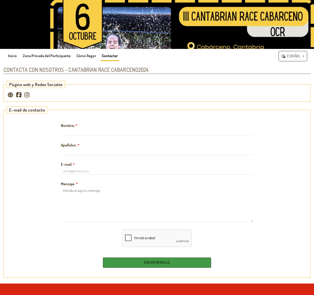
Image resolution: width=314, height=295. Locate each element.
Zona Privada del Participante (47, 55)
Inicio (12, 55)
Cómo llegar (86, 55)
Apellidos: (70, 145)
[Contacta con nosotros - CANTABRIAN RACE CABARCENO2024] (157, 24)
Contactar (110, 55)
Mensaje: (69, 184)
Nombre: (69, 125)
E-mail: (68, 164)
